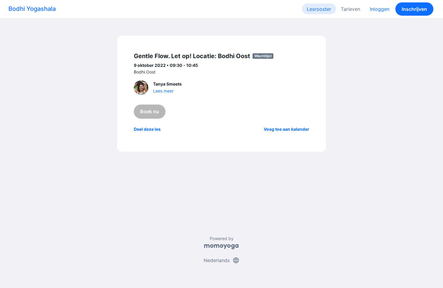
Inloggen (379, 9)
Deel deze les (147, 129)
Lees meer (163, 90)
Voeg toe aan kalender (286, 129)
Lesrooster (319, 9)
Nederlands (222, 260)
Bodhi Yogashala (32, 8)
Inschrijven (414, 9)
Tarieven (350, 9)
